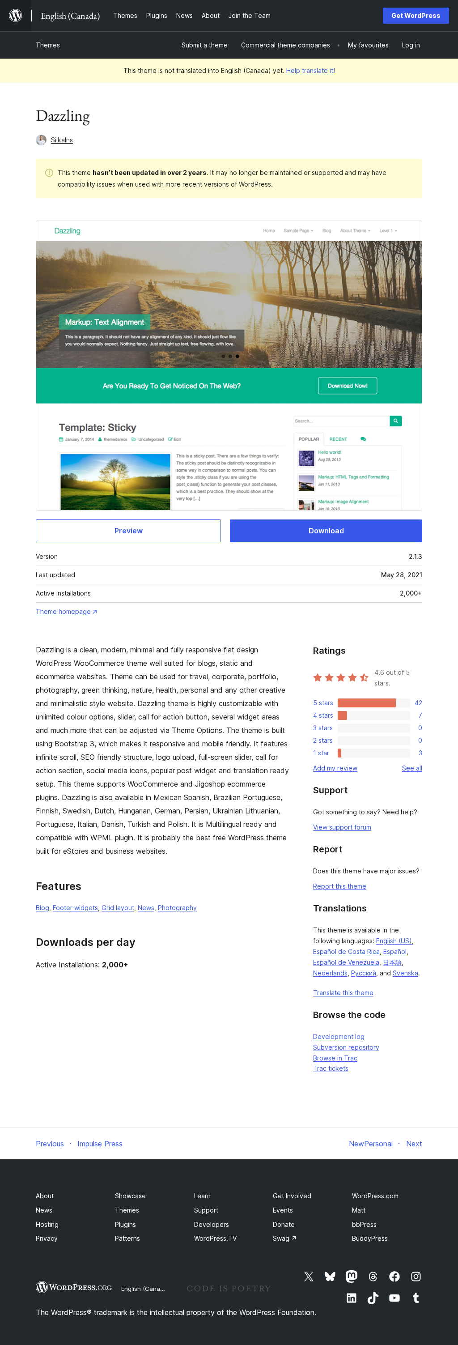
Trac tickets (330, 1068)
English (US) (394, 941)
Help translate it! (310, 70)
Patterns (127, 1238)
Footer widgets (75, 907)
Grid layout (118, 907)
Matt (358, 1210)
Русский (363, 973)
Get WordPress (416, 15)
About (45, 1196)
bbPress (364, 1224)
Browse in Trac (335, 1058)
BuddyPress (370, 1238)
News (146, 907)
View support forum (342, 827)
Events (283, 1210)
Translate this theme (343, 992)
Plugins (125, 1224)
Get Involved (292, 1196)
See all (412, 768)
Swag (285, 1238)
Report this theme (339, 886)
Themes (48, 45)
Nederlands (330, 973)
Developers (211, 1224)
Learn (202, 1196)
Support (206, 1210)
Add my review (335, 768)
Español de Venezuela (346, 962)
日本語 (392, 962)
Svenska (405, 973)
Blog (42, 907)
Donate (284, 1224)
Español (395, 951)
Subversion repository (346, 1047)
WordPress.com (375, 1196)
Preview (128, 530)
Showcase (130, 1196)
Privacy (47, 1238)
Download (326, 530)
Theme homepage (63, 611)
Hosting (47, 1224)
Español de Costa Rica (346, 951)
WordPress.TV (215, 1238)
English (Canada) (145, 1288)
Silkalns (62, 140)
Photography (177, 907)
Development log (339, 1036)
